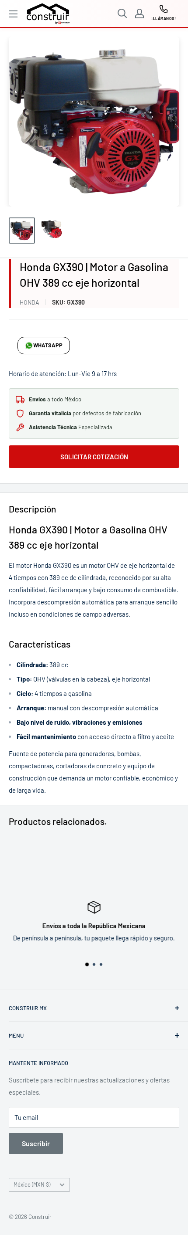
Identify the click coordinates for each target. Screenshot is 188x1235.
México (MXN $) (32, 1184)
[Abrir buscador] (122, 13)
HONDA (29, 302)
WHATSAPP (48, 345)
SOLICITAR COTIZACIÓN (94, 457)
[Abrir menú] (13, 13)
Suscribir (36, 1143)
